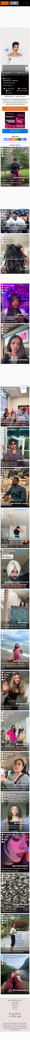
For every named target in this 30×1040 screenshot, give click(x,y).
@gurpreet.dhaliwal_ (18, 360)
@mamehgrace (21, 785)
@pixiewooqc (22, 419)
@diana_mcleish (20, 661)
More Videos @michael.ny (15, 108)
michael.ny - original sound (15, 96)
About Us (15, 1009)
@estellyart (23, 622)
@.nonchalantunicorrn (18, 539)
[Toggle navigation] (27, 3)
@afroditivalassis (20, 949)
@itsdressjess (22, 744)
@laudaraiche (22, 703)
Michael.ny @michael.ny (12, 81)
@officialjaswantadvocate (16, 582)
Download (16, 131)
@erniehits (23, 224)
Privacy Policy (15, 1002)
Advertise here (24, 208)
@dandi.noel (22, 314)
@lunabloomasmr (20, 866)
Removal (15, 1007)
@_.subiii (24, 269)
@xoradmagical (21, 904)
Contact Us (15, 1005)
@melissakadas (21, 823)
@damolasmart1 (21, 177)
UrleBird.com (18, 1000)
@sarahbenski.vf (20, 990)
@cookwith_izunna (19, 503)
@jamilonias (22, 460)
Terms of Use (15, 1004)
